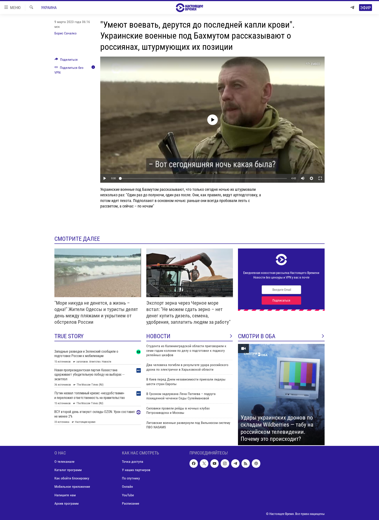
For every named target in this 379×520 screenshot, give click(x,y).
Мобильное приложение (72, 486)
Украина (49, 7)
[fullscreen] (320, 178)
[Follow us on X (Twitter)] (204, 463)
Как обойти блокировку (71, 478)
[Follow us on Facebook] (194, 463)
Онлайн (127, 486)
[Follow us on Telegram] (235, 463)
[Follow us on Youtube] (214, 463)
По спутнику (131, 478)
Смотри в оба (256, 336)
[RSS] (245, 463)
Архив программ (66, 503)
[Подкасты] (256, 463)
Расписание (130, 503)
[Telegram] (352, 7)
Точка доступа (132, 461)
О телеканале (64, 461)
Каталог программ (68, 470)
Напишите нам (65, 495)
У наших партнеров (136, 470)
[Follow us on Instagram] (225, 463)
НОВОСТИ (158, 336)
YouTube (128, 495)
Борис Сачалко (65, 33)
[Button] (66, 61)
